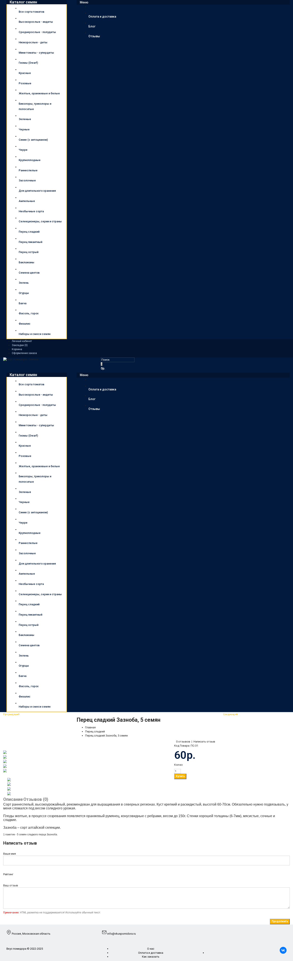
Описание (13, 799)
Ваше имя (9, 853)
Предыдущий (11, 714)
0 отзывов (183, 741)
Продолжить (280, 921)
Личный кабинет (22, 341)
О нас (150, 948)
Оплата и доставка (150, 952)
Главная (90, 727)
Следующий (230, 714)
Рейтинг (8, 874)
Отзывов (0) (35, 799)
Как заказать (150, 956)
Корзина (17, 349)
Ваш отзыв (10, 885)
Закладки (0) (20, 345)
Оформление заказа (24, 353)
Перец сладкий (95, 731)
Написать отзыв (204, 741)
